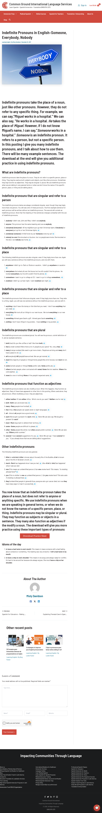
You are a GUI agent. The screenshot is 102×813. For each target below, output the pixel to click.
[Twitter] (48, 797)
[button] (16, 14)
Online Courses (41, 14)
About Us (90, 14)
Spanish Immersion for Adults (79, 771)
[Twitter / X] (35, 601)
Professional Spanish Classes (79, 767)
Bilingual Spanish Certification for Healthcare (12, 771)
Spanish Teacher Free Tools (78, 781)
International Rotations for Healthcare (46, 767)
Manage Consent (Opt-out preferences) (46, 784)
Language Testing (40, 771)
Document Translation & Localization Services (12, 779)
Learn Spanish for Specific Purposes (45, 775)
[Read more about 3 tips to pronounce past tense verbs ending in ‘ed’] (54, 639)
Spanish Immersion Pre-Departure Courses (83, 777)
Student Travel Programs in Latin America (82, 783)
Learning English (6, 42)
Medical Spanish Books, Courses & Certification (48, 779)
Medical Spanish (25, 14)
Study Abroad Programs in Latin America (82, 784)
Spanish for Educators (77, 769)
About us (2, 767)
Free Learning (4, 781)
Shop (5, 20)
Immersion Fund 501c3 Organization (11, 787)
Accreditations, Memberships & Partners (11, 769)
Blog (1, 773)
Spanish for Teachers (56, 14)
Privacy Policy (39, 783)
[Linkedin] (39, 601)
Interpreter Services (41, 769)
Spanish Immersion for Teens (79, 775)
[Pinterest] (54, 797)
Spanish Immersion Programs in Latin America (83, 779)
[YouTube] (57, 797)
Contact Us (3, 777)
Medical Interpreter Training (43, 777)
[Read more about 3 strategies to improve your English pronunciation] (34, 639)
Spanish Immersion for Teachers (80, 773)
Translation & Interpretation (78, 786)
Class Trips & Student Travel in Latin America (12, 775)
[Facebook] (31, 601)
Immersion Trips (9, 14)
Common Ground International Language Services (40, 4)
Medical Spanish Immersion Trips (44, 781)
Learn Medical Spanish (42, 773)
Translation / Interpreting (75, 14)
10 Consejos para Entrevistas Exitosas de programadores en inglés (14, 651)
